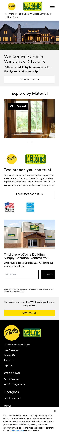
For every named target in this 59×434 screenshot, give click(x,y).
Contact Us (9, 355)
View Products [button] (29, 79)
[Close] (55, 411)
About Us (8, 360)
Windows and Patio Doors (17, 344)
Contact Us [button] (29, 313)
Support (8, 365)
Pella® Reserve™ (12, 379)
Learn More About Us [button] (29, 194)
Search (48, 274)
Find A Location (11, 350)
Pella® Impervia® (12, 398)
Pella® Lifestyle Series (14, 384)
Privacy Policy (17, 431)
